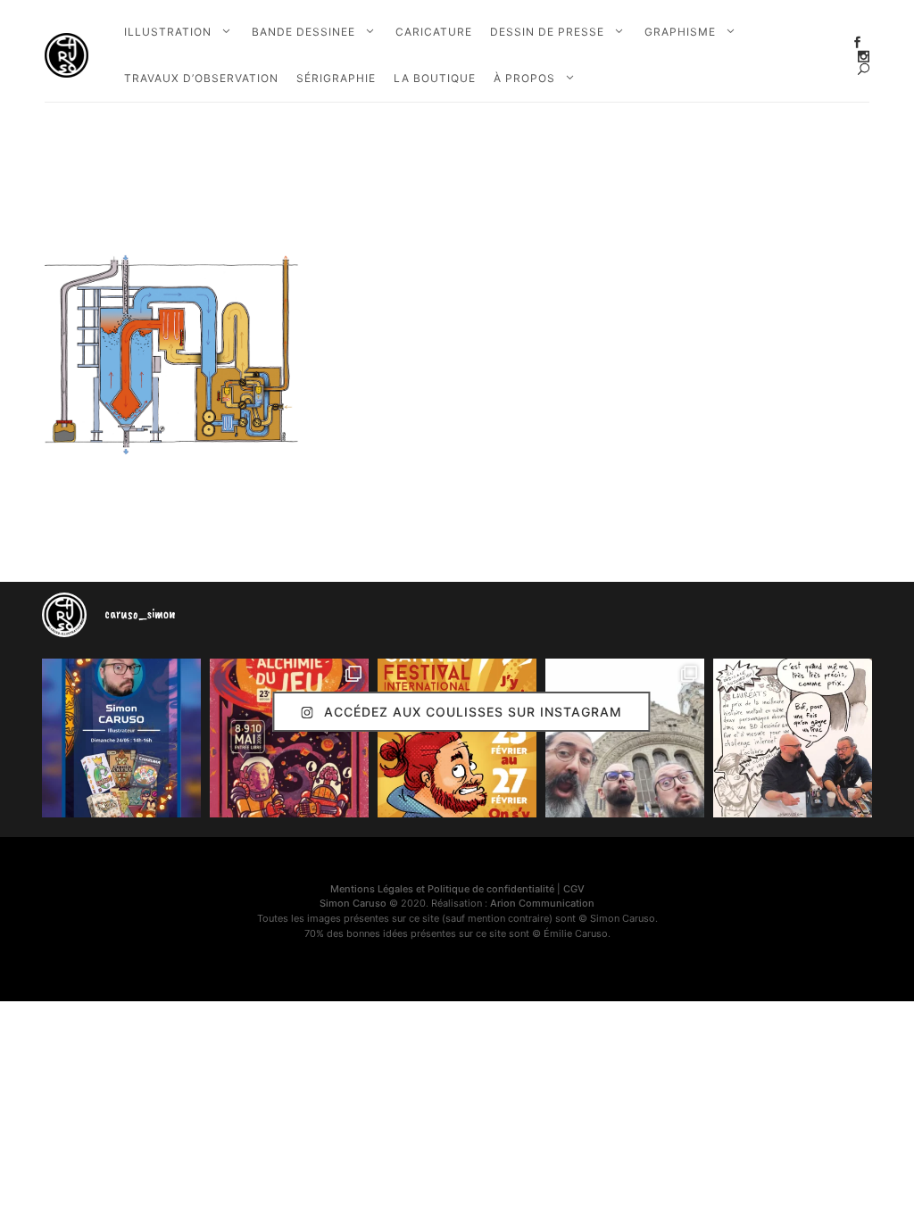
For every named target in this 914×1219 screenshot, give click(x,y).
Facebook (857, 42)
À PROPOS (524, 78)
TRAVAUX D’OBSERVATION (201, 78)
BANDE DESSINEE (303, 31)
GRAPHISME (680, 31)
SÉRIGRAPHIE (336, 78)
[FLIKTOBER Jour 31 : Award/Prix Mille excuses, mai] (792, 738)
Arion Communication (542, 903)
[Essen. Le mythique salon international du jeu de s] (624, 738)
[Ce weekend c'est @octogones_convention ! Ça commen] (121, 738)
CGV (574, 889)
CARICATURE (433, 31)
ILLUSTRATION (168, 31)
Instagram (863, 56)
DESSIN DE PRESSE (547, 31)
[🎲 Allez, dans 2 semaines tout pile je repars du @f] (457, 738)
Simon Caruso (353, 903)
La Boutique (435, 78)
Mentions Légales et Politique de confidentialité (442, 889)
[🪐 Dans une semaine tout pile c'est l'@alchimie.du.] (289, 738)
